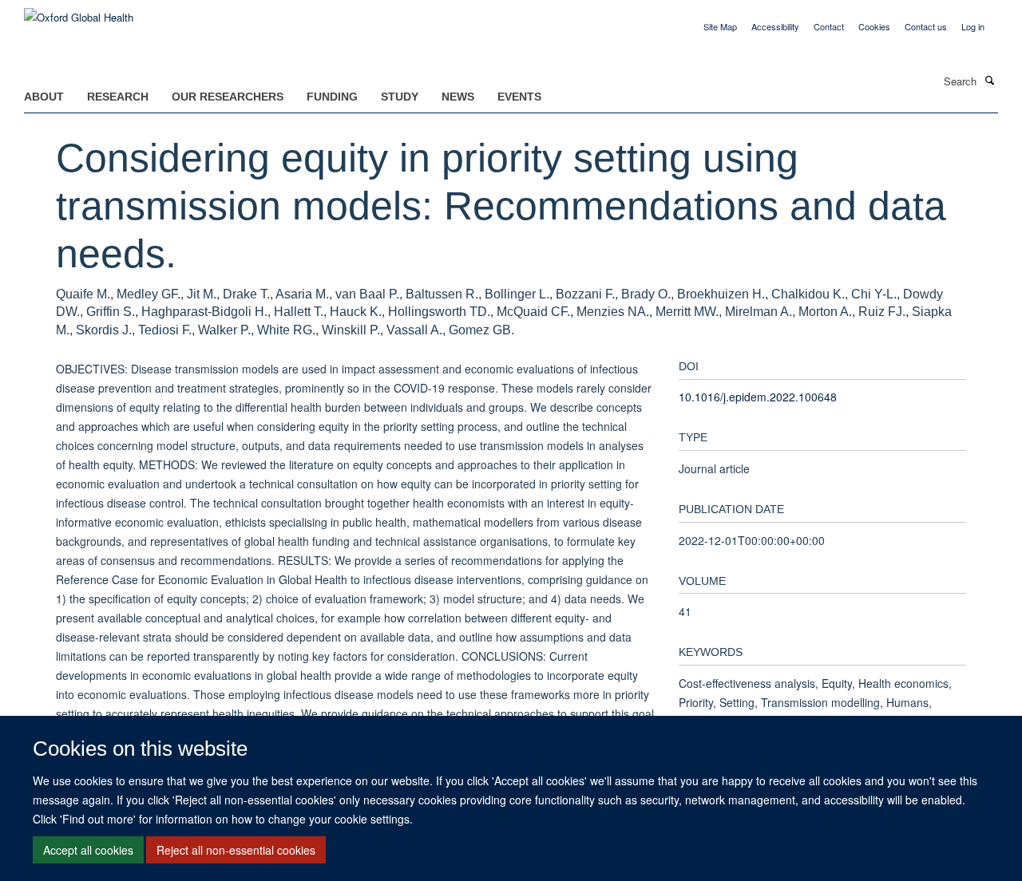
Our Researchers (227, 96)
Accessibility (775, 26)
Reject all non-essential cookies (235, 850)
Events (519, 96)
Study (399, 96)
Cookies (874, 26)
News (458, 96)
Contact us (926, 26)
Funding (332, 96)
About (44, 96)
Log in (972, 26)
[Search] (989, 80)
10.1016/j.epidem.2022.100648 (758, 397)
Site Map (720, 26)
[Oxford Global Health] (78, 11)
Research (118, 96)
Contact (829, 26)
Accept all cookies (88, 850)
